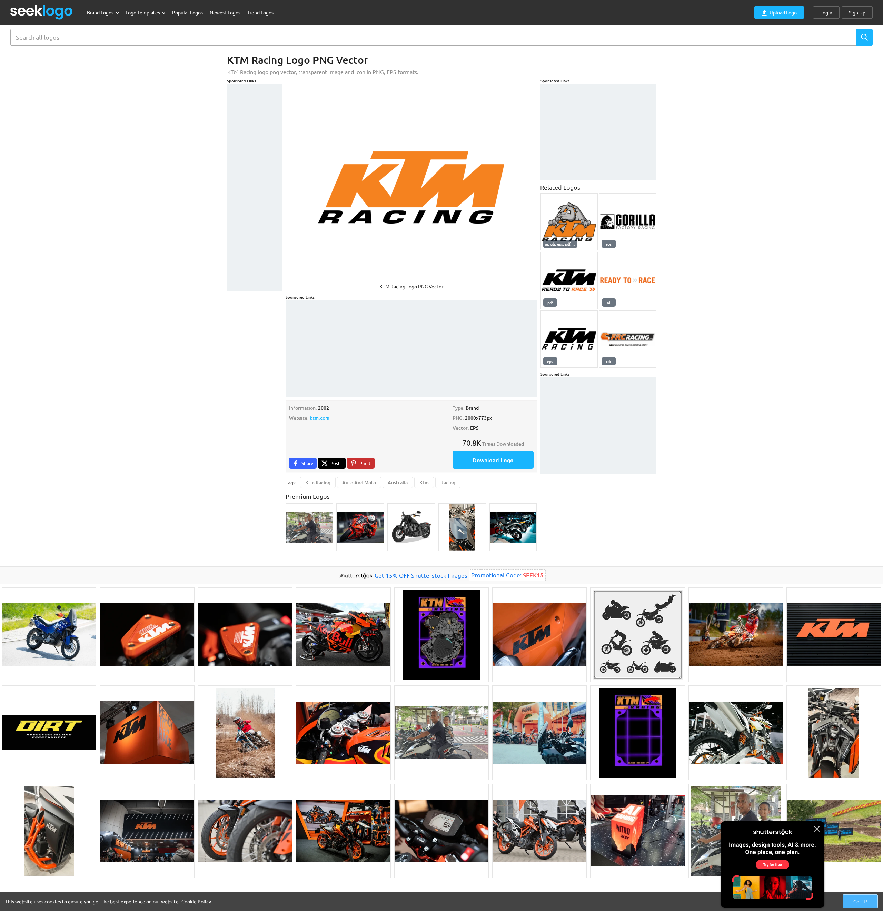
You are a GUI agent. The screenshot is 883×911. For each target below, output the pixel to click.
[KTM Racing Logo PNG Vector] (569, 221)
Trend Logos (260, 12)
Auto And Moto (359, 482)
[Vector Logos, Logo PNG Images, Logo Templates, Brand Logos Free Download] (41, 12)
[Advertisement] (254, 187)
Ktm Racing (317, 482)
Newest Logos (225, 12)
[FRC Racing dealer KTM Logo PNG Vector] (627, 339)
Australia (398, 482)
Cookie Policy (196, 901)
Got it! (860, 901)
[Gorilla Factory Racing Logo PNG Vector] (627, 221)
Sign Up (857, 12)
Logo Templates (143, 12)
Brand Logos (101, 12)
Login (826, 12)
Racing (447, 482)
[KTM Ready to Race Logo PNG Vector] (627, 280)
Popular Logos (187, 12)
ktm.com (319, 418)
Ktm (424, 482)
